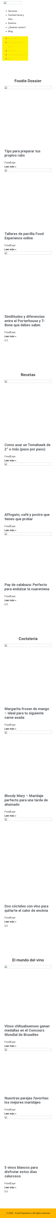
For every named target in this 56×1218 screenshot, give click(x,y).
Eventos (12, 23)
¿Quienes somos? (17, 27)
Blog (10, 31)
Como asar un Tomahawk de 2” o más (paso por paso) (27, 447)
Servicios (12, 11)
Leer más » (10, 166)
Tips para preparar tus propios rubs (22, 153)
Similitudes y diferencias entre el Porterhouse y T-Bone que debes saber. (24, 320)
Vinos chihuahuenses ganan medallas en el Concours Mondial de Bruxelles (27, 1030)
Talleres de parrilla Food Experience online (24, 236)
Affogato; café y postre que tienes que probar (27, 517)
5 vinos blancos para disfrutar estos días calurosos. (21, 1171)
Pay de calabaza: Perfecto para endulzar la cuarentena (26, 587)
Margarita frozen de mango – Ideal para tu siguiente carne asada (26, 713)
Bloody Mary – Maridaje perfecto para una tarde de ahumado (26, 800)
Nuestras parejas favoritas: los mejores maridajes (26, 1100)
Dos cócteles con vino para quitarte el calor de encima (26, 908)
